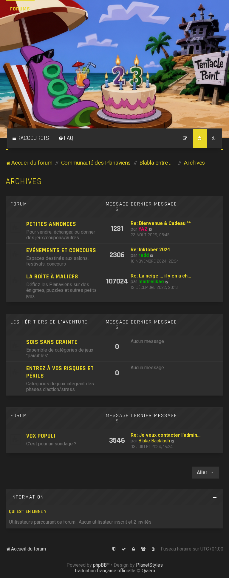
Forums (20, 8)
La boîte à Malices (52, 276)
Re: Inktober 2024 (150, 249)
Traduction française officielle (104, 571)
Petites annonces (51, 224)
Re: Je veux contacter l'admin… (166, 435)
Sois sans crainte (52, 342)
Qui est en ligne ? (28, 511)
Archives (24, 181)
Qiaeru (148, 571)
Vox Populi (41, 436)
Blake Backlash (154, 441)
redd (143, 255)
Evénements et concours (61, 250)
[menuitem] (66, 138)
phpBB (100, 565)
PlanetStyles (149, 565)
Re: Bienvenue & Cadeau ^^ (161, 223)
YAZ (143, 229)
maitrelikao (151, 281)
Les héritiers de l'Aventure (49, 322)
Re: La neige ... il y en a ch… (161, 276)
